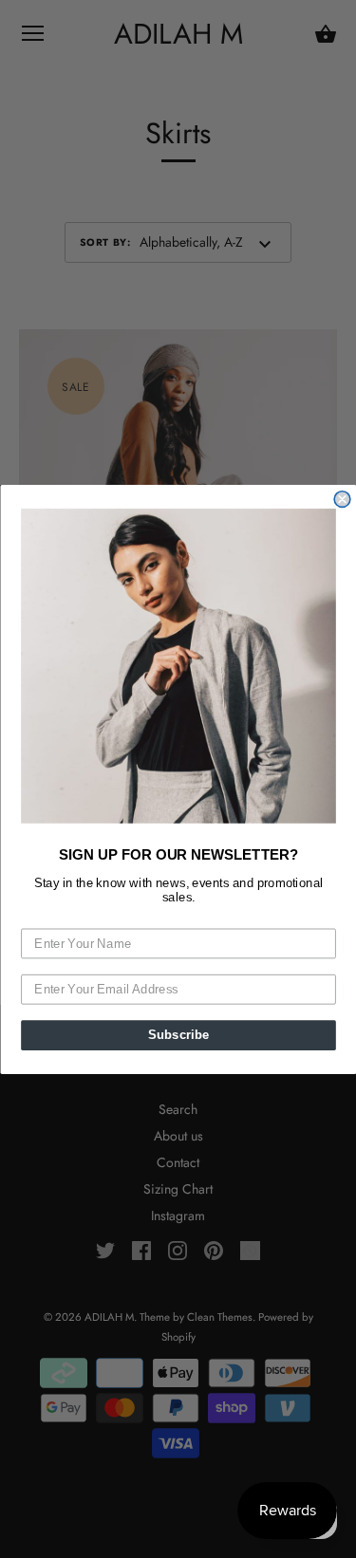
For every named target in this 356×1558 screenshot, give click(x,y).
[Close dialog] (342, 499)
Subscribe (178, 1034)
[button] (178, 666)
